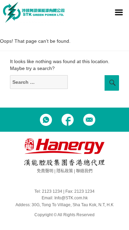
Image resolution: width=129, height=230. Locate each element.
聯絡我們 (84, 171)
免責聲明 (45, 171)
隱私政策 (64, 171)
